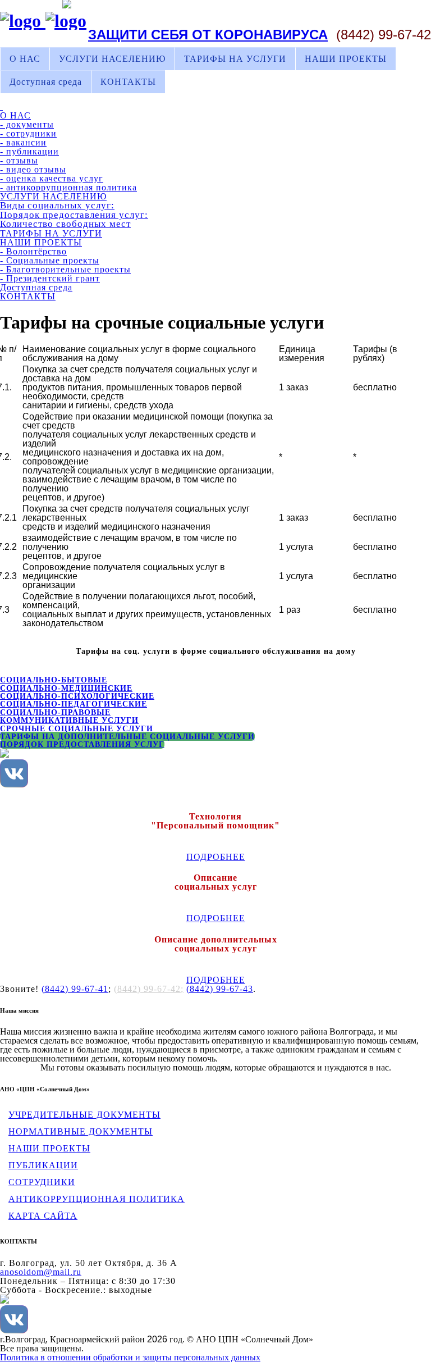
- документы (27, 124)
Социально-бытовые (53, 679)
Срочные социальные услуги (76, 728)
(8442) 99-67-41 (75, 989)
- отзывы (19, 160)
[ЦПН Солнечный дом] (43, 21)
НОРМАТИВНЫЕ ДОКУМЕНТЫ (80, 1131)
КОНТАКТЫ (128, 81)
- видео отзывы (33, 169)
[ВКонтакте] (14, 784)
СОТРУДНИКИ (41, 1182)
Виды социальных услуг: (57, 205)
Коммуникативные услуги (69, 720)
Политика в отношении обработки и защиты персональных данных (130, 1357)
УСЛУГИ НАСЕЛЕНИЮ (112, 58)
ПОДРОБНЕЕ (215, 857)
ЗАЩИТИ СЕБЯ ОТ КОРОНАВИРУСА (208, 34)
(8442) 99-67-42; (149, 989)
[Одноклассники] (4, 754)
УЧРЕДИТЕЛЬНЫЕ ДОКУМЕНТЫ (84, 1114)
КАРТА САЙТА (42, 1215)
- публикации (29, 151)
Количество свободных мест (65, 223)
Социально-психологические (77, 695)
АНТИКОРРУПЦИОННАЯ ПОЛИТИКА (96, 1199)
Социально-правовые (55, 712)
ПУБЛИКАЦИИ (43, 1165)
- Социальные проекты (49, 260)
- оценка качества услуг (51, 178)
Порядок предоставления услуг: (74, 214)
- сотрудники (28, 133)
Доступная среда (46, 81)
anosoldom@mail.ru (40, 1272)
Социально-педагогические (73, 703)
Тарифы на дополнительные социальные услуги (127, 736)
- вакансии (23, 142)
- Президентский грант (50, 278)
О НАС (25, 58)
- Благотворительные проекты (65, 269)
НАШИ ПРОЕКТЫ (346, 58)
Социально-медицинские (66, 688)
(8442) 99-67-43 (219, 989)
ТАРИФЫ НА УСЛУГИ (235, 58)
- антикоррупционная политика (68, 187)
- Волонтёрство (33, 251)
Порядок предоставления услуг (82, 744)
